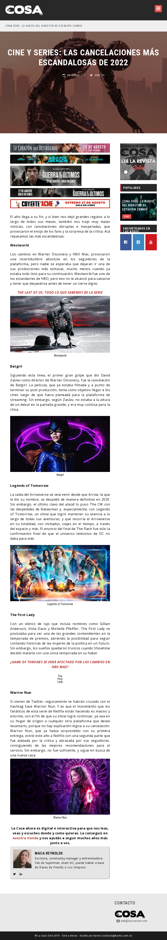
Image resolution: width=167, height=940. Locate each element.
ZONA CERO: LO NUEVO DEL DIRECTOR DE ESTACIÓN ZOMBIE (138, 205)
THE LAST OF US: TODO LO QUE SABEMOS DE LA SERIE (60, 292)
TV (102, 75)
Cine (97, 75)
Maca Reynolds (49, 853)
